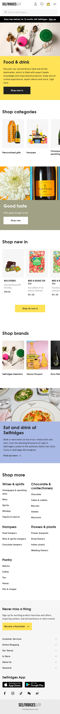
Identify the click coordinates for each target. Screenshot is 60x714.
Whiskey (6, 511)
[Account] (35, 4)
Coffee (5, 571)
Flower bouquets (39, 533)
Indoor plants (38, 544)
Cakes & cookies (39, 500)
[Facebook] (4, 695)
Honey (5, 583)
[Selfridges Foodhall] (30, 39)
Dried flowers (38, 538)
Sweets (34, 511)
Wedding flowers (39, 550)
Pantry (7, 560)
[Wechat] (29, 695)
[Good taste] (30, 183)
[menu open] (55, 4)
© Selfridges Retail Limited (30, 709)
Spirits (5, 505)
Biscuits (35, 505)
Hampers (9, 527)
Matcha (6, 566)
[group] (30, 275)
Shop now (16, 220)
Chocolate (36, 494)
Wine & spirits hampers (14, 538)
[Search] (5, 12)
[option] (13, 138)
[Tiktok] (21, 695)
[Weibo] (37, 695)
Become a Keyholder (14, 626)
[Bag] (48, 4)
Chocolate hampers (12, 544)
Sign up (52, 19)
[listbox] (30, 138)
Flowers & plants (43, 527)
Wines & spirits (13, 484)
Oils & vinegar (9, 589)
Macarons (36, 517)
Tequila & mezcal (11, 516)
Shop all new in (30, 308)
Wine (4, 499)
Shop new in (17, 90)
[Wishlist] (42, 4)
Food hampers (9, 533)
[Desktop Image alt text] (30, 405)
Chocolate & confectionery (42, 486)
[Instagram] (12, 695)
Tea (4, 577)
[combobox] (32, 12)
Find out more (10, 455)
